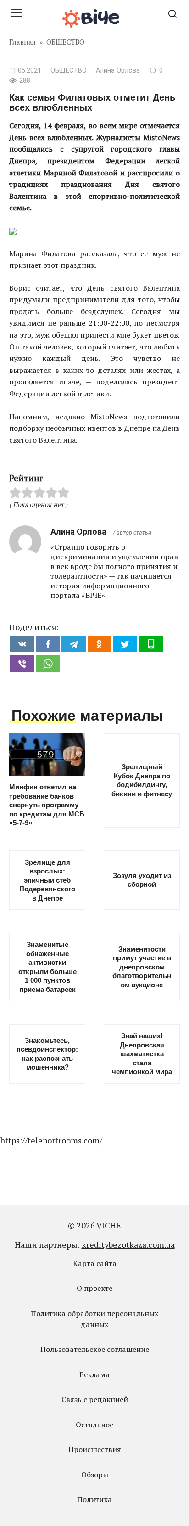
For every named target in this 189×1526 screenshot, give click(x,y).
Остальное (94, 1424)
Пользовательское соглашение (94, 1349)
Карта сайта (95, 1263)
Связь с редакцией (94, 1399)
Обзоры (94, 1475)
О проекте (94, 1288)
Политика (94, 1499)
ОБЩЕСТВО (68, 70)
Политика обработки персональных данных (94, 1318)
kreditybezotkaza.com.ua (128, 1244)
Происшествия (94, 1449)
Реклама (94, 1374)
